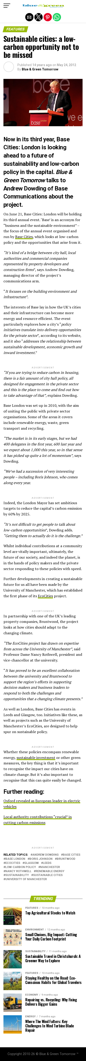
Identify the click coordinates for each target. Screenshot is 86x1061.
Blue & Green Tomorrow (40, 69)
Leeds (47, 863)
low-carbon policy (20, 867)
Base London (15, 858)
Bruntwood (66, 858)
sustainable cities (48, 875)
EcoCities (45, 595)
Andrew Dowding (45, 854)
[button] (6, 5)
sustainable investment (36, 757)
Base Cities (24, 236)
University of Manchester (26, 879)
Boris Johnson (41, 858)
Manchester (50, 867)
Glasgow (31, 863)
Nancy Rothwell (18, 871)
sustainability (17, 875)
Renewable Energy (50, 871)
